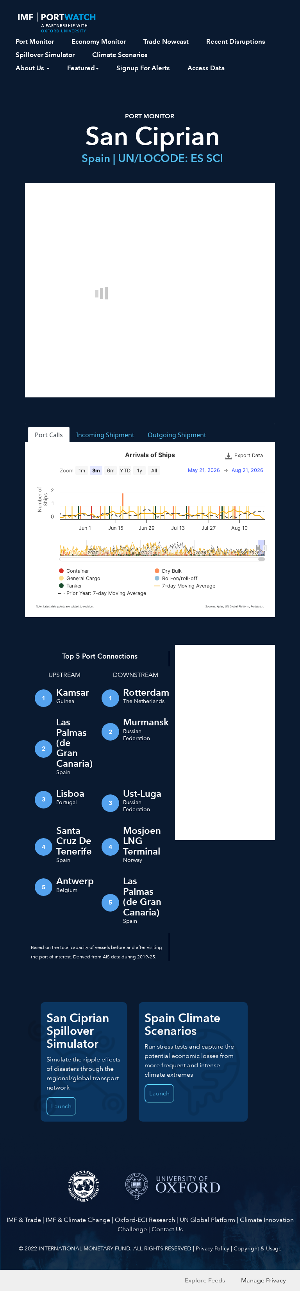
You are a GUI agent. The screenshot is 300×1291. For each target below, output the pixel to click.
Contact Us (167, 1229)
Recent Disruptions (235, 41)
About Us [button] (31, 68)
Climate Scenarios (120, 55)
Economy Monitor (98, 41)
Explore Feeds (205, 1280)
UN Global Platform (207, 1219)
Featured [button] (81, 68)
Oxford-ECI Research (145, 1219)
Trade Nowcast (166, 41)
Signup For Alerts (143, 68)
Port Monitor (35, 41)
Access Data (206, 68)
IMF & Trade (24, 1219)
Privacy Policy (212, 1248)
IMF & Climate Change (78, 1219)
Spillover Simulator (45, 55)
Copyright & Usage (258, 1248)
